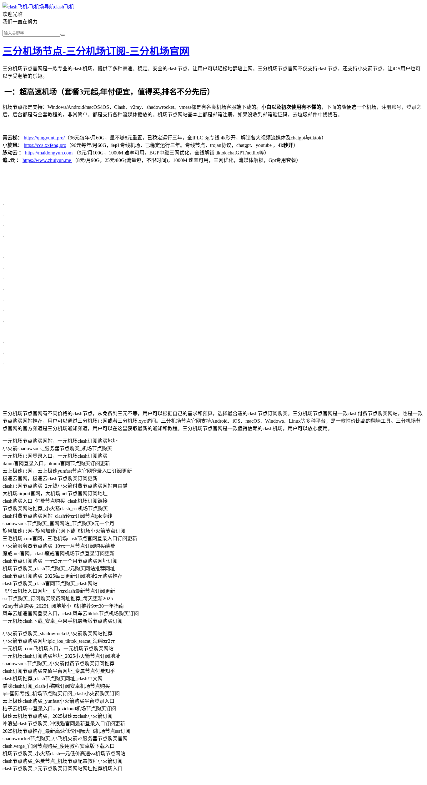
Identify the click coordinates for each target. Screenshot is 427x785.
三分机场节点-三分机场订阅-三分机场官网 (96, 51)
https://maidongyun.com (49, 152)
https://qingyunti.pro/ (44, 137)
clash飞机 (64, 6)
